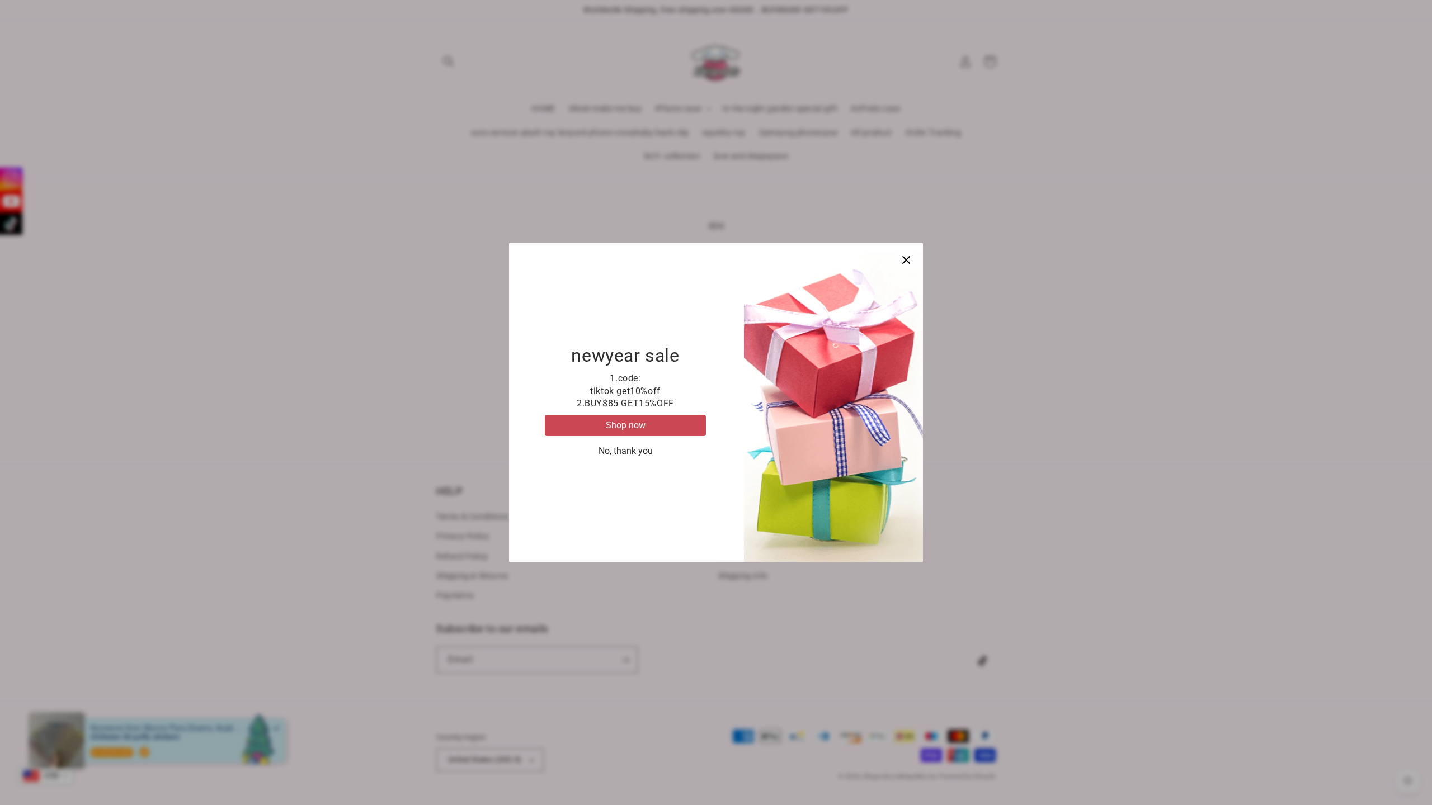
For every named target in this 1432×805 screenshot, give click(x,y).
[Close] (906, 260)
